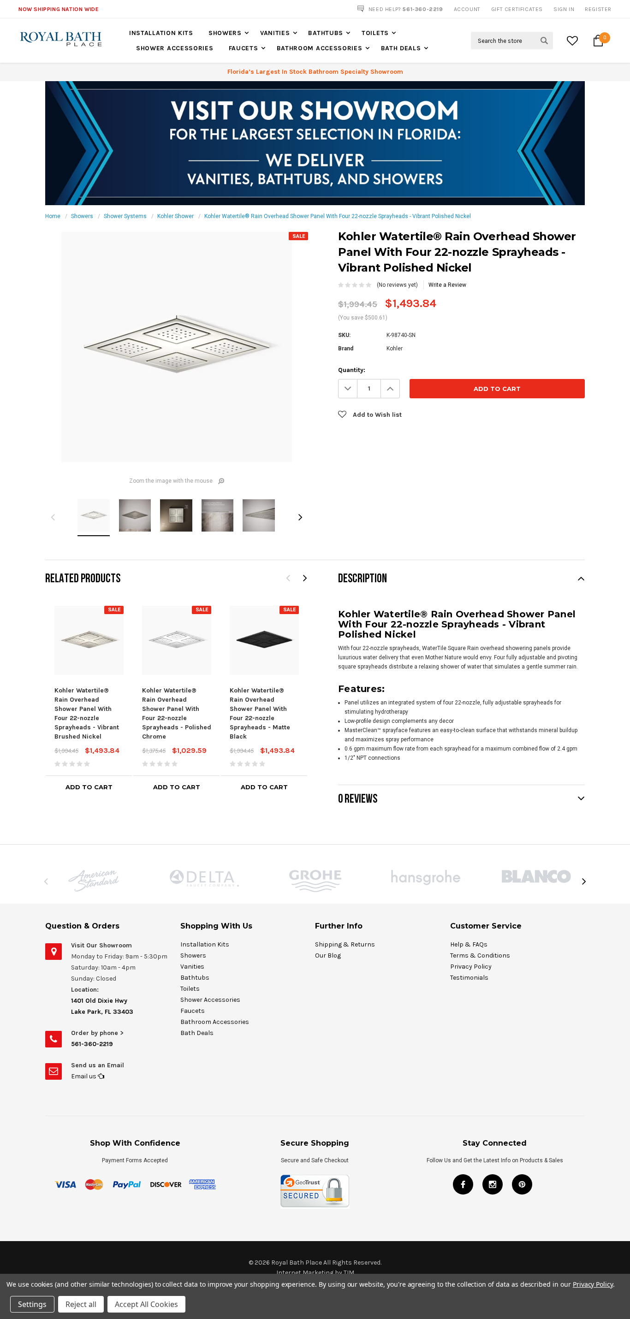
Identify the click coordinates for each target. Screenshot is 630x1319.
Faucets (243, 48)
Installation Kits (161, 33)
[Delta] (204, 878)
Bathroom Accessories (320, 48)
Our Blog (328, 955)
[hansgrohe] (425, 877)
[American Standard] (93, 881)
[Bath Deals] (315, 143)
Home (52, 216)
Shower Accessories (175, 48)
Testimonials (469, 978)
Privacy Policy (471, 966)
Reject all (80, 1304)
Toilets (375, 33)
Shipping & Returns (345, 944)
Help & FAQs (468, 944)
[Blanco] (536, 876)
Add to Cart (89, 787)
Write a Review (447, 285)
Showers (225, 33)
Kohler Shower (175, 216)
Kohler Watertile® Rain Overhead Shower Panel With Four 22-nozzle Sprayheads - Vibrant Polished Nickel (337, 216)
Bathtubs (325, 33)
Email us (84, 1076)
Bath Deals (401, 48)
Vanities (275, 33)
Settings (32, 1304)
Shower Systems (125, 216)
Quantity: (351, 370)
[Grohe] (315, 881)
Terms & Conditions (480, 955)
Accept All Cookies (146, 1304)
